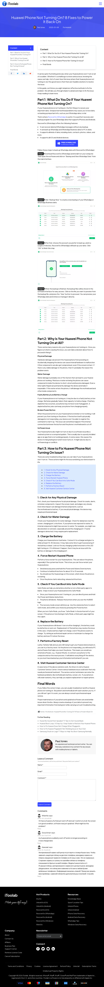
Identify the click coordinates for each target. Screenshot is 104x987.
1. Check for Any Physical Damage (56, 470)
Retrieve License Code (13, 952)
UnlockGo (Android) (43, 906)
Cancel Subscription (12, 956)
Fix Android (67, 27)
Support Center (11, 949)
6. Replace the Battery (52, 483)
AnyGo (38, 899)
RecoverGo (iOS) (42, 910)
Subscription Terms (89, 966)
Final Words (47, 64)
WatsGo (39, 924)
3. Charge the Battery (52, 475)
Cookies (37, 966)
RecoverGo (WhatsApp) (57, 117)
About (7, 935)
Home (42, 712)
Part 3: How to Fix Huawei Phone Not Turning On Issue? (63, 61)
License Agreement (50, 966)
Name (40, 765)
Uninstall (76, 966)
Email (40, 771)
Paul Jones (41, 27)
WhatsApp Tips (73, 921)
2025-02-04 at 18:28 (44, 818)
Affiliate (8, 942)
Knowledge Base (74, 899)
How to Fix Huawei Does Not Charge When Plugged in (60, 726)
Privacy (29, 966)
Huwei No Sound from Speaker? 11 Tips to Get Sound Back (61, 721)
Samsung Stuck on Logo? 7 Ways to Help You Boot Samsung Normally (66, 731)
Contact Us (9, 939)
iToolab (11, 895)
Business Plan (10, 946)
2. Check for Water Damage (54, 472)
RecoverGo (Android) (44, 917)
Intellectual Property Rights (53, 971)
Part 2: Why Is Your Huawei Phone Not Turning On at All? (63, 57)
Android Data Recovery (76, 917)
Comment (42, 778)
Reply (39, 828)
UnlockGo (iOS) (42, 902)
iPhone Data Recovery (76, 913)
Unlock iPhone (73, 906)
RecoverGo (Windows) (44, 921)
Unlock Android (73, 910)
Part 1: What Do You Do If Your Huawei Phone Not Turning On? (65, 53)
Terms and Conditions (16, 966)
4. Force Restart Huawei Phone (56, 478)
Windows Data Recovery (77, 924)
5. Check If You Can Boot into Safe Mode (59, 480)
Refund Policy (65, 966)
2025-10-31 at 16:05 (44, 850)
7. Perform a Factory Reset (54, 486)
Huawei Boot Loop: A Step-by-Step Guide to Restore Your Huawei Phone (67, 723)
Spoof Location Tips (75, 902)
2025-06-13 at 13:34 (44, 835)
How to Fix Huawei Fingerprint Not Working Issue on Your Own (63, 729)
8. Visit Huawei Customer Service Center (59, 488)
